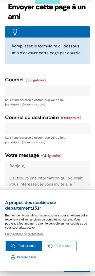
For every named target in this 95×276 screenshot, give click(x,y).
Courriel (25, 80)
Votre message (33, 155)
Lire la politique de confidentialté (24, 233)
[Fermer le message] (85, 10)
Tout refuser (63, 246)
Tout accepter (27, 246)
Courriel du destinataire (43, 117)
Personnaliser (26, 257)
